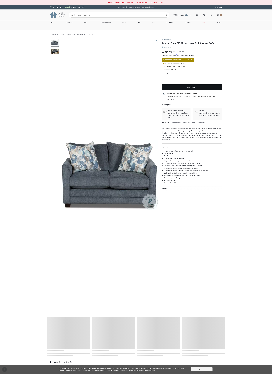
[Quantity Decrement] (164, 80)
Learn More (170, 99)
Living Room (55, 35)
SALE (203, 23)
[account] (197, 14)
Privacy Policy (128, 370)
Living (52, 23)
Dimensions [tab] (176, 123)
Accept (202, 369)
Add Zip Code (166, 74)
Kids (153, 23)
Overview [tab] (165, 123)
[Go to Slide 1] (55, 43)
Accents (188, 23)
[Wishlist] (204, 14)
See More (164, 188)
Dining (86, 23)
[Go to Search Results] (166, 15)
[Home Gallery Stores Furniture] (57, 15)
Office (124, 23)
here (153, 370)
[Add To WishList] (157, 40)
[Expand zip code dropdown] (190, 15)
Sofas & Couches (66, 35)
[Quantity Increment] (172, 80)
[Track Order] (211, 14)
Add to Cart (191, 87)
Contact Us (218, 7)
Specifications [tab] (189, 123)
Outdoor (169, 23)
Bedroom (69, 23)
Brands (219, 23)
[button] (109, 175)
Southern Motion (166, 40)
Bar (139, 23)
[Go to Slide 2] (55, 51)
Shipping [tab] (201, 123)
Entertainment (105, 23)
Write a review (167, 47)
